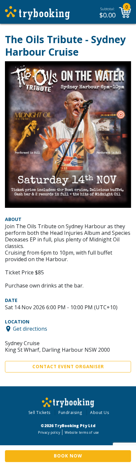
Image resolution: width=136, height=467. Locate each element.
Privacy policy (49, 432)
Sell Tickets (39, 412)
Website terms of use (82, 432)
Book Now (68, 456)
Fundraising (70, 412)
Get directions (30, 328)
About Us (99, 412)
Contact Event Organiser (68, 367)
